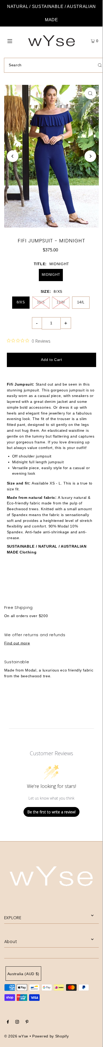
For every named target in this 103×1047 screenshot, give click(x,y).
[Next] (90, 156)
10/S (41, 302)
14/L (81, 302)
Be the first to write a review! (51, 811)
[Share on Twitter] (51, 580)
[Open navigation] (16, 41)
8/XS (21, 302)
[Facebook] (8, 1023)
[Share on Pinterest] (85, 580)
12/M (61, 302)
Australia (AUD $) (23, 974)
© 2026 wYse (16, 1036)
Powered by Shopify (50, 1036)
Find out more (17, 643)
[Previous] (12, 156)
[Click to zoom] (90, 93)
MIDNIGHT (51, 275)
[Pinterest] (27, 1023)
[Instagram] (17, 1023)
